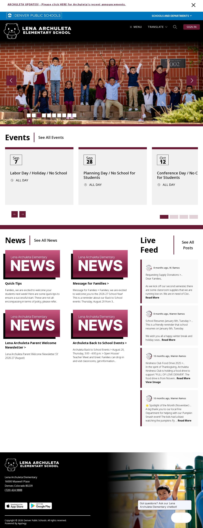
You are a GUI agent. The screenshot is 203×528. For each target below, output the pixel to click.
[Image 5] (49, 115)
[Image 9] (69, 115)
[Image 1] (29, 115)
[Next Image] (192, 80)
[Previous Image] (11, 80)
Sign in (191, 27)
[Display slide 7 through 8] (193, 217)
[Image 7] (59, 115)
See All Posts (188, 244)
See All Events (51, 137)
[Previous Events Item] (14, 214)
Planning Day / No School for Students (109, 175)
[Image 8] (64, 115)
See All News (45, 240)
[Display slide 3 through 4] (174, 217)
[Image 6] (54, 115)
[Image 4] (44, 115)
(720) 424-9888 (13, 490)
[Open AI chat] (186, 517)
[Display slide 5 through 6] (184, 217)
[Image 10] (74, 115)
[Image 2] (34, 115)
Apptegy (22, 523)
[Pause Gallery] (29, 121)
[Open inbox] (176, 517)
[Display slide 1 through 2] (164, 217)
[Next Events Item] (22, 214)
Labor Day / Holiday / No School (38, 173)
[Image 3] (39, 115)
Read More (152, 297)
